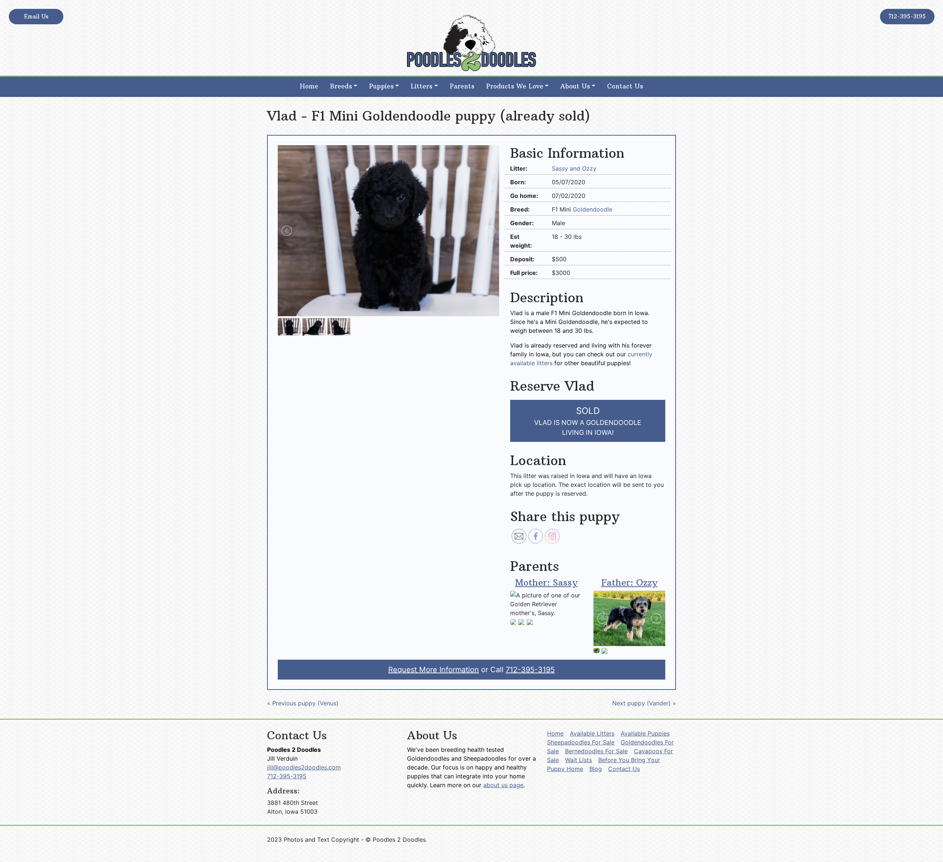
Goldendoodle (592, 209)
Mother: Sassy (546, 582)
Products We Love (514, 86)
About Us (575, 86)
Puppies (381, 86)
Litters (421, 86)
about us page (503, 785)
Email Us (36, 16)
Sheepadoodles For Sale (580, 742)
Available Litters (592, 733)
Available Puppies (645, 733)
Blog (595, 768)
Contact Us (625, 86)
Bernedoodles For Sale (596, 751)
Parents (462, 86)
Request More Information (433, 669)
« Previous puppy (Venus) (303, 703)
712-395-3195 (907, 16)
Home (309, 86)
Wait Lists (578, 760)
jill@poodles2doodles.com (304, 767)
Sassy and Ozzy (574, 168)
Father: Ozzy (629, 582)
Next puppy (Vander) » (644, 703)
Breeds (341, 86)
